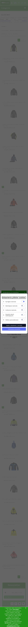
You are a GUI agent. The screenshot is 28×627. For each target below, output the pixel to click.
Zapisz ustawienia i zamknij (14, 325)
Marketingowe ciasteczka (11, 305)
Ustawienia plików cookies (13, 297)
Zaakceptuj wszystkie (14, 329)
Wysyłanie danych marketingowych (9, 315)
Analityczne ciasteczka (10, 310)
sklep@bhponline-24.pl (13, 626)
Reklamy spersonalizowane (11, 319)
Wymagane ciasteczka (10, 301)
